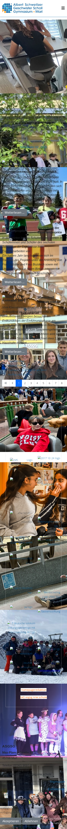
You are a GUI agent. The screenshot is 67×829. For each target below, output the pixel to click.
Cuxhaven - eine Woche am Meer (27, 370)
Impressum (48, 826)
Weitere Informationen (25, 826)
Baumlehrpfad (16, 361)
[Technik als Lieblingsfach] (21, 611)
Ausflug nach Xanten (20, 374)
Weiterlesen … (15, 212)
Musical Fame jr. (17, 365)
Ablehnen (31, 821)
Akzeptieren (10, 821)
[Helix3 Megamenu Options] (63, 8)
